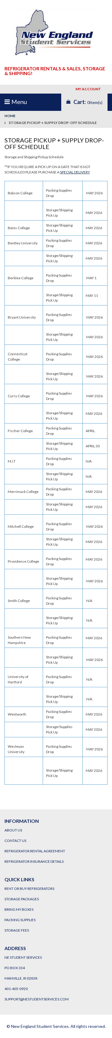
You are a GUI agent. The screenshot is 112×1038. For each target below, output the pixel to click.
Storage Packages (21, 899)
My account (89, 89)
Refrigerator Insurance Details (34, 861)
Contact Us (15, 840)
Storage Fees (16, 930)
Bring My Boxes (18, 909)
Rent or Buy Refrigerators (29, 888)
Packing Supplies (20, 920)
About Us (13, 830)
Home (10, 116)
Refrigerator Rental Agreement (34, 851)
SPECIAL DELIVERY (75, 172)
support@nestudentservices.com (36, 999)
